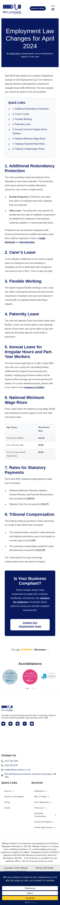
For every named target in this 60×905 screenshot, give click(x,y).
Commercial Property (42, 822)
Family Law (38, 808)
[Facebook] (18, 724)
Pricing (7, 802)
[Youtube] (32, 724)
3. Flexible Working (22, 119)
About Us (8, 791)
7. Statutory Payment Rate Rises (29, 144)
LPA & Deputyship (41, 802)
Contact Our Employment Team (30, 624)
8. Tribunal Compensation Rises (29, 149)
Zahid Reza (15, 53)
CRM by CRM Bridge (44, 868)
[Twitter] (3, 724)
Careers (7, 808)
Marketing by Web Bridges (15, 871)
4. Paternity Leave (22, 124)
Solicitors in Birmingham (14, 797)
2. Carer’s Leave (21, 114)
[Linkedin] (10, 724)
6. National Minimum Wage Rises (29, 138)
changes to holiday (34, 387)
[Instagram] (25, 724)
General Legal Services (43, 827)
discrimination (27, 242)
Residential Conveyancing (40, 814)
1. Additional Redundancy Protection (31, 109)
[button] (53, 9)
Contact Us (8, 755)
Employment (39, 791)
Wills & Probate (40, 797)
